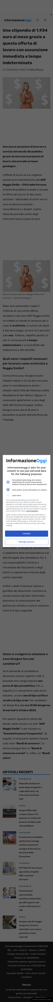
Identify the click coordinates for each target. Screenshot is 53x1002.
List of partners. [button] (32, 511)
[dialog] (26, 501)
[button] (26, 495)
